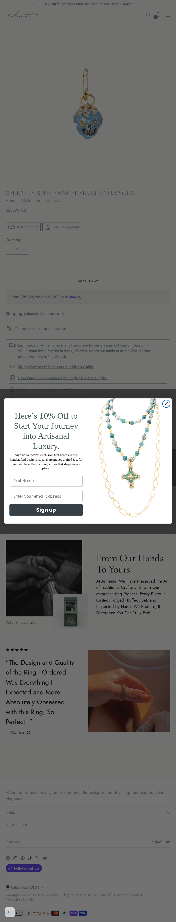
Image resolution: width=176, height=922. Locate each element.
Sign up (46, 509)
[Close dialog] (166, 404)
